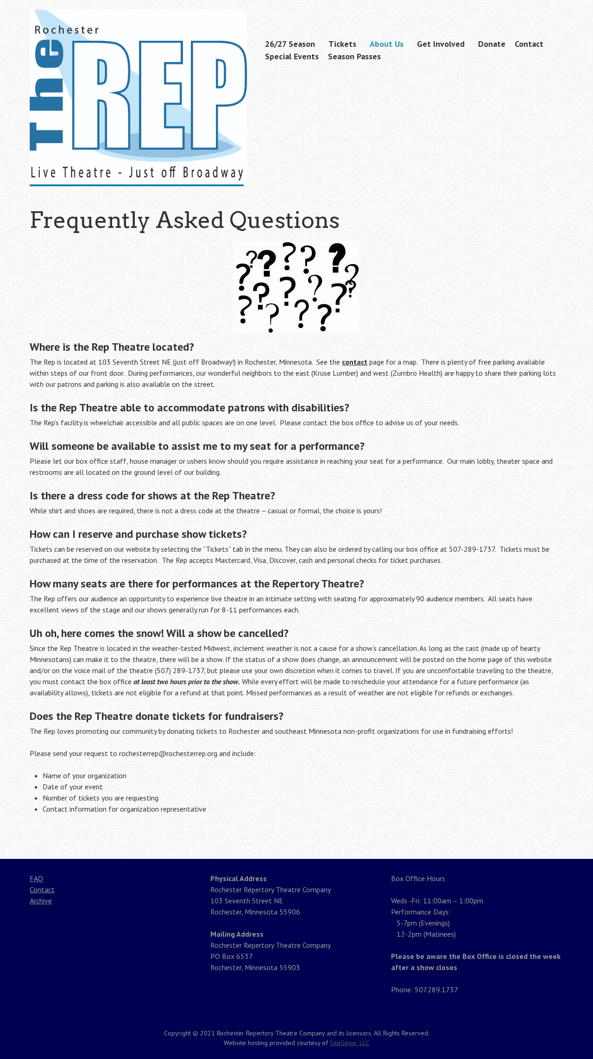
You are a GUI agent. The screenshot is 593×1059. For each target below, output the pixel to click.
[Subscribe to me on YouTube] (557, 10)
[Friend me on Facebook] (543, 10)
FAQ (36, 878)
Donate (491, 43)
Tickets (342, 43)
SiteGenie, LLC (349, 1043)
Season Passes (354, 56)
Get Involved (441, 43)
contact (354, 361)
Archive (41, 900)
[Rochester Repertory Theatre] (138, 168)
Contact (529, 43)
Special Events (292, 56)
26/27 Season (290, 43)
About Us (387, 43)
